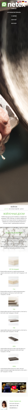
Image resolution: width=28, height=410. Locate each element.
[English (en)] (20, 2)
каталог (14, 23)
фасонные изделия (14, 208)
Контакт (14, 19)
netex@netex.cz (13, 408)
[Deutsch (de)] (23, 2)
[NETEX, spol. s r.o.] (14, 5)
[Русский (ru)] (26, 2)
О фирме (14, 16)
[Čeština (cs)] (18, 2)
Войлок (14, 8)
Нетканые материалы (14, 12)
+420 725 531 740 (13, 405)
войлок (14, 207)
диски (22, 208)
